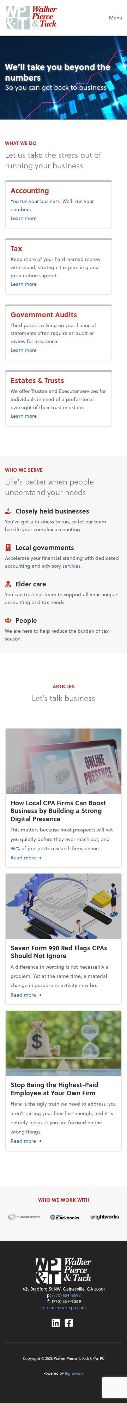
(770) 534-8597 (66, 1295)
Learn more (44, 218)
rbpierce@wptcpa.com (63, 1307)
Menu (115, 17)
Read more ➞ (63, 857)
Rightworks (74, 1373)
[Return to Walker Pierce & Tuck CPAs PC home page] (31, 17)
